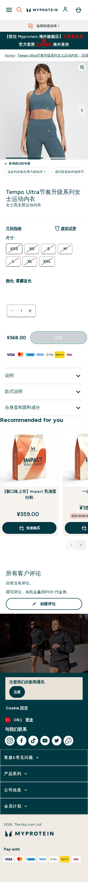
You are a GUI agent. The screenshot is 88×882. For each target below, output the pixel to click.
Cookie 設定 (17, 708)
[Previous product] (71, 545)
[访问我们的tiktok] (33, 741)
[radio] (14, 248)
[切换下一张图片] (82, 110)
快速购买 (33, 528)
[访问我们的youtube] (45, 741)
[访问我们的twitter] (57, 741)
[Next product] (81, 545)
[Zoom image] (82, 67)
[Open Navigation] (9, 10)
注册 (17, 692)
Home (9, 55)
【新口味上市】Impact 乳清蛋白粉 (29, 494)
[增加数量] (30, 311)
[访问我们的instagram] (10, 741)
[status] (21, 311)
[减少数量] (12, 311)
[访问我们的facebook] (21, 741)
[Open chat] (68, 741)
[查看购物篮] (78, 10)
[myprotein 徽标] (42, 10)
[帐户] (65, 9)
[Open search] (19, 9)
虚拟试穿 (68, 228)
